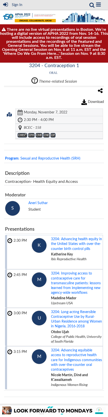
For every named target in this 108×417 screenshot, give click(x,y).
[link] (92, 5)
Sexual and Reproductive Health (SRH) (42, 158)
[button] (98, 4)
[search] (92, 5)
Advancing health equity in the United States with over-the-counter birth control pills (76, 243)
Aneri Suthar (38, 203)
